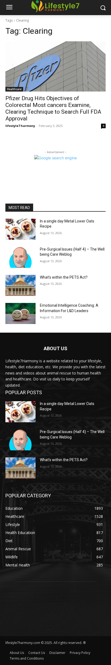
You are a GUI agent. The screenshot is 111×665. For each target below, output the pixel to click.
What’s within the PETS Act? (64, 277)
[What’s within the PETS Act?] (20, 285)
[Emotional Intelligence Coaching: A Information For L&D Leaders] (20, 313)
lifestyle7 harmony (20, 126)
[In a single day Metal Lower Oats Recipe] (20, 229)
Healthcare (14, 89)
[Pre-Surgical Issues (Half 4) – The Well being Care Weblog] (20, 257)
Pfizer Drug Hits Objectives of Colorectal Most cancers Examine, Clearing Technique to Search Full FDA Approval (53, 108)
